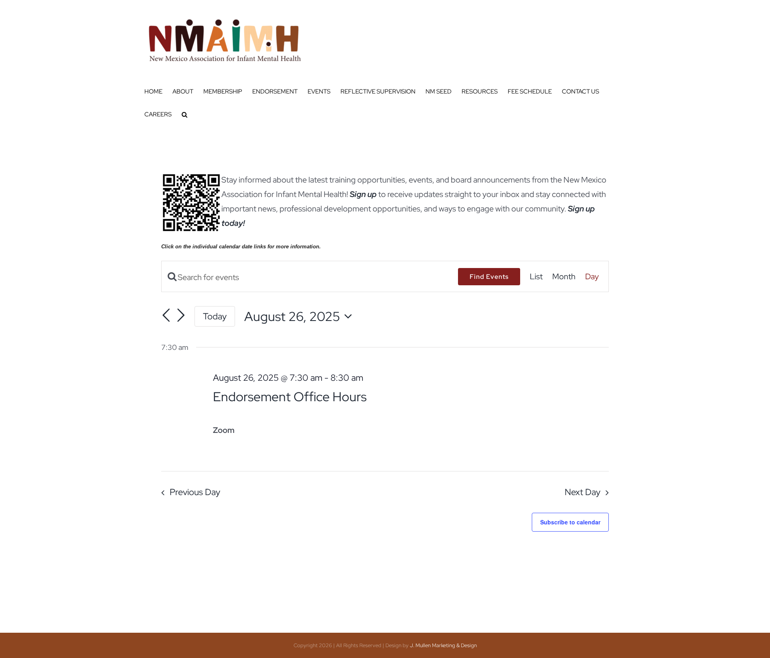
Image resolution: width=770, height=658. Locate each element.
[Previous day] (166, 315)
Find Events (489, 276)
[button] (184, 114)
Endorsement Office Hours (290, 396)
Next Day (582, 492)
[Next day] (181, 315)
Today (215, 316)
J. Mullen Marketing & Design (443, 645)
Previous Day (195, 492)
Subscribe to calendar (570, 522)
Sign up (363, 194)
